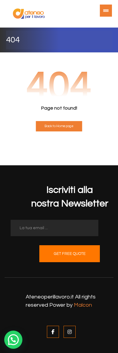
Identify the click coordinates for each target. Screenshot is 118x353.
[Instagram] (70, 332)
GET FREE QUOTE (70, 254)
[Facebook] (53, 332)
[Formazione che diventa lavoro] (28, 13)
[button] (13, 340)
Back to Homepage (58, 126)
